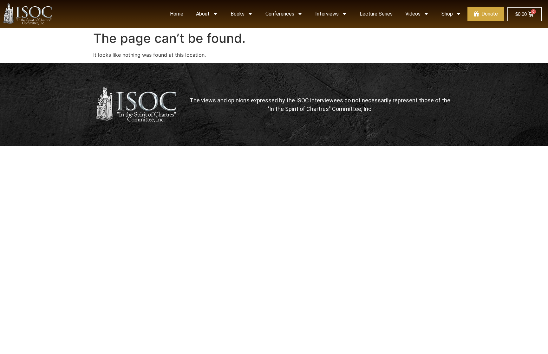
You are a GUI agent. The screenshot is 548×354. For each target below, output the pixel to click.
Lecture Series (376, 14)
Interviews (327, 14)
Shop (447, 14)
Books (238, 14)
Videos (413, 14)
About (203, 14)
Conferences (279, 14)
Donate (489, 14)
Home (176, 14)
